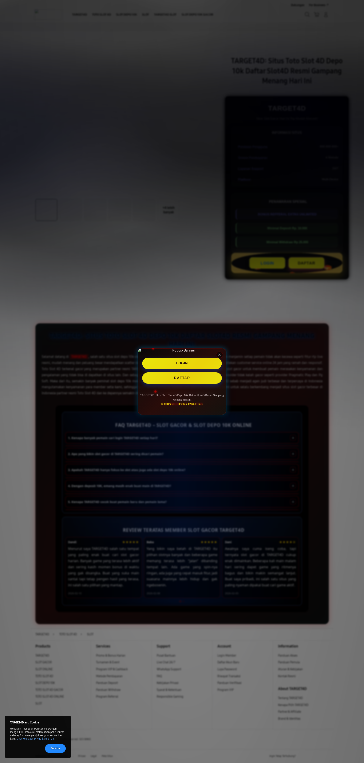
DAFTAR (182, 378)
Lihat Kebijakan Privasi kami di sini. (36, 738)
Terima (55, 748)
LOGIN (182, 363)
